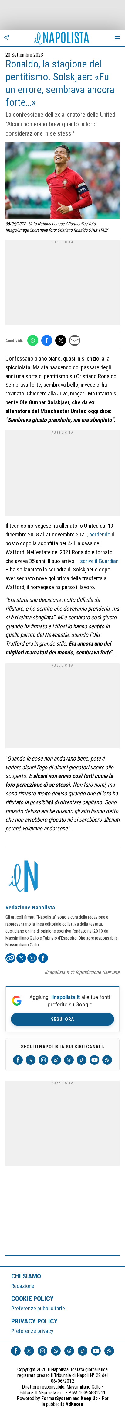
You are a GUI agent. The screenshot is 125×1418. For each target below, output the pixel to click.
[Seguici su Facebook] (18, 1060)
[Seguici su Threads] (69, 1060)
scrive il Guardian (99, 560)
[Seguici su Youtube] (94, 1060)
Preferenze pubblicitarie (38, 1308)
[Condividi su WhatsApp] (32, 340)
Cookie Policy (32, 1298)
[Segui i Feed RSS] (107, 1060)
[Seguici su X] (30, 1060)
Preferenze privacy (32, 1331)
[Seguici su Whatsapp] (56, 1060)
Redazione (22, 1286)
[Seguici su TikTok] (81, 1060)
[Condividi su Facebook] (46, 340)
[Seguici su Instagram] (43, 1060)
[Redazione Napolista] (23, 877)
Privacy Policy (34, 1321)
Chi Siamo (26, 1276)
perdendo (99, 534)
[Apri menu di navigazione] (117, 38)
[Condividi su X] (60, 340)
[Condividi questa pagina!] (6, 38)
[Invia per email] (74, 340)
